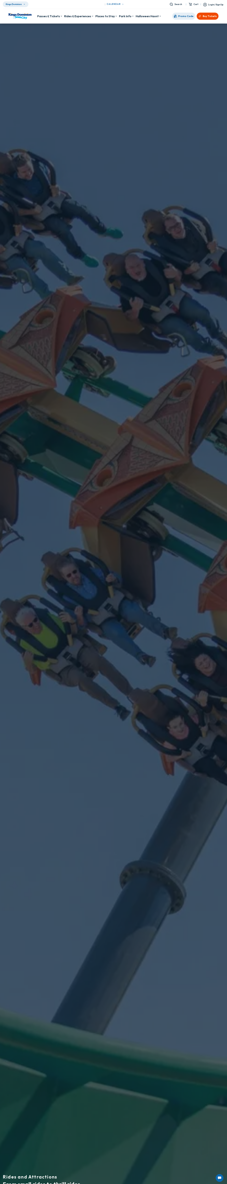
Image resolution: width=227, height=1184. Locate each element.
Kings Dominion (14, 11)
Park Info (125, 23)
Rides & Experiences (77, 23)
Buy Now (131, 3)
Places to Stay (105, 23)
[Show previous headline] (3, 3)
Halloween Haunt (147, 23)
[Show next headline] (223, 3)
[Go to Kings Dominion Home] (20, 23)
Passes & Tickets (48, 23)
